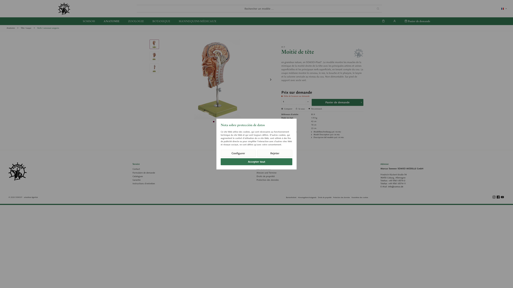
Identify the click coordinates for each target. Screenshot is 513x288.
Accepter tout (256, 161)
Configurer (238, 153)
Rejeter (274, 153)
